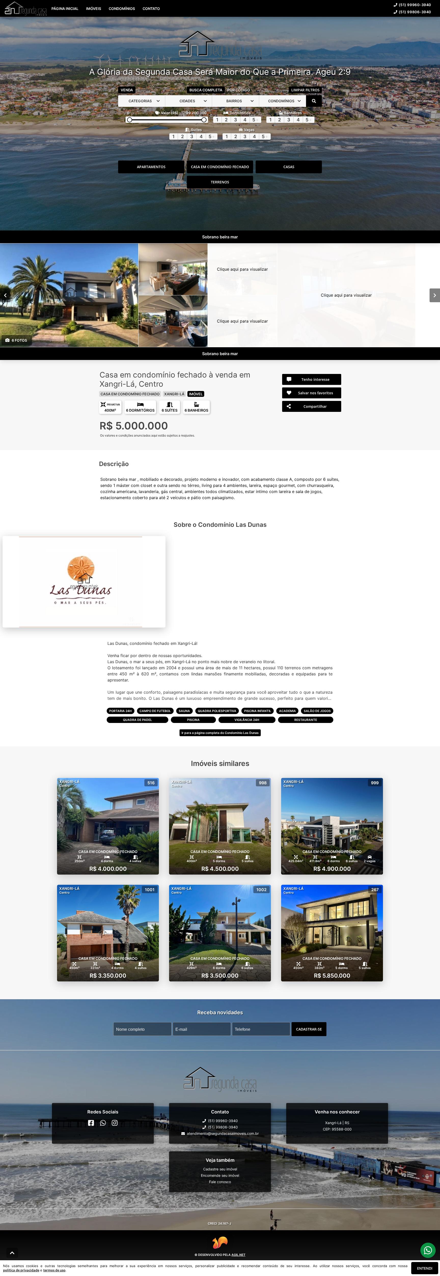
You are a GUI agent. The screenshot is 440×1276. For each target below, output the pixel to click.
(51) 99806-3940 (415, 12)
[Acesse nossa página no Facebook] (91, 1122)
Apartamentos (151, 166)
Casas (288, 166)
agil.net (238, 1255)
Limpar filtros (305, 90)
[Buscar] (314, 101)
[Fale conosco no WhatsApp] (103, 1122)
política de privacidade (21, 1270)
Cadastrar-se (309, 1028)
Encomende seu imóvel (220, 1175)
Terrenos (220, 182)
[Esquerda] (5, 295)
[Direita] (435, 295)
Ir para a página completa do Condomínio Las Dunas (220, 733)
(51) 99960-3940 (415, 5)
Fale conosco (220, 1181)
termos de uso (54, 1270)
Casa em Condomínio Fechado (220, 166)
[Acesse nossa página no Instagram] (115, 1122)
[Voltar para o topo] (12, 1253)
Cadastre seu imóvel (220, 1169)
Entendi (424, 1268)
